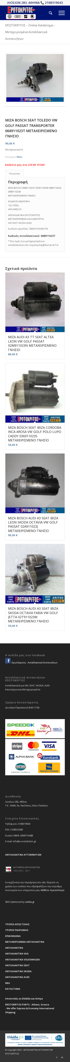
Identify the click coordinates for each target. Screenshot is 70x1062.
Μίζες (19, 156)
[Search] (47, 13)
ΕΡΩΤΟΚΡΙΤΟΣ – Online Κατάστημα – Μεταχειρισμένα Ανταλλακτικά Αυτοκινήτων (30, 32)
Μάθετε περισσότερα (52, 890)
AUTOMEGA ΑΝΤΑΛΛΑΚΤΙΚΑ (26, 867)
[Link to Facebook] (56, 1057)
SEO (7, 901)
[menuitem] (47, 13)
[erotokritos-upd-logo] (29, 13)
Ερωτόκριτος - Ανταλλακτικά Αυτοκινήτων (34, 662)
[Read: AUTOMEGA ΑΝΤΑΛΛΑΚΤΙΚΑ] (8, 869)
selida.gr (29, 901)
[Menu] (58, 13)
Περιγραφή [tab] (14, 173)
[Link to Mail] (62, 1057)
